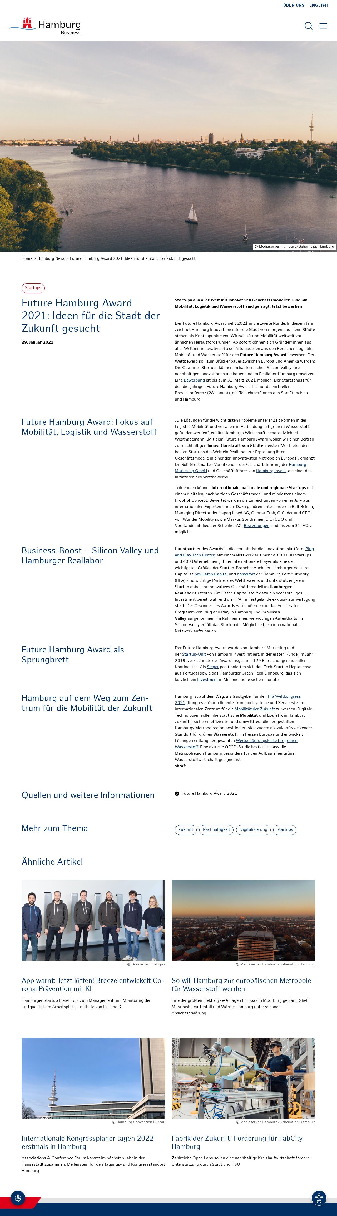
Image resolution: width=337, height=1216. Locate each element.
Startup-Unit (194, 655)
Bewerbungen (256, 526)
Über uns (294, 5)
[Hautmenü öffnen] (323, 26)
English (318, 5)
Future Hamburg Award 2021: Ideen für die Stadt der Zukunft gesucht (133, 259)
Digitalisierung (253, 830)
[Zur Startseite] (44, 25)
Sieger (213, 667)
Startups (33, 288)
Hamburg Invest (271, 471)
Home (27, 259)
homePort (246, 575)
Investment (207, 680)
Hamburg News (51, 259)
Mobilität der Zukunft (255, 709)
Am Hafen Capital (211, 575)
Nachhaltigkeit (216, 830)
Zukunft (185, 830)
